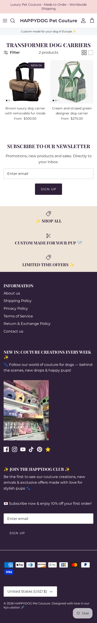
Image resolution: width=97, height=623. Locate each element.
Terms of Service (18, 316)
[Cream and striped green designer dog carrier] (71, 82)
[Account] (82, 21)
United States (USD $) (27, 591)
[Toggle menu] (5, 21)
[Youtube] (22, 449)
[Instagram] (14, 449)
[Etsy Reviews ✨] (48, 449)
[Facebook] (6, 449)
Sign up (48, 189)
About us (12, 293)
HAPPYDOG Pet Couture (32, 603)
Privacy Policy (16, 308)
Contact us (13, 331)
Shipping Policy (18, 301)
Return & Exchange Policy (27, 323)
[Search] (15, 21)
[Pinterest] (39, 449)
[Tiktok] (31, 449)
